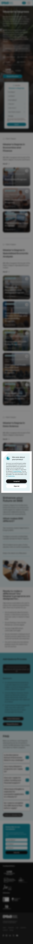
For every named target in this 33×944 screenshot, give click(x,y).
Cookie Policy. (11, 476)
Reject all (16, 486)
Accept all (16, 481)
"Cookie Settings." (17, 471)
